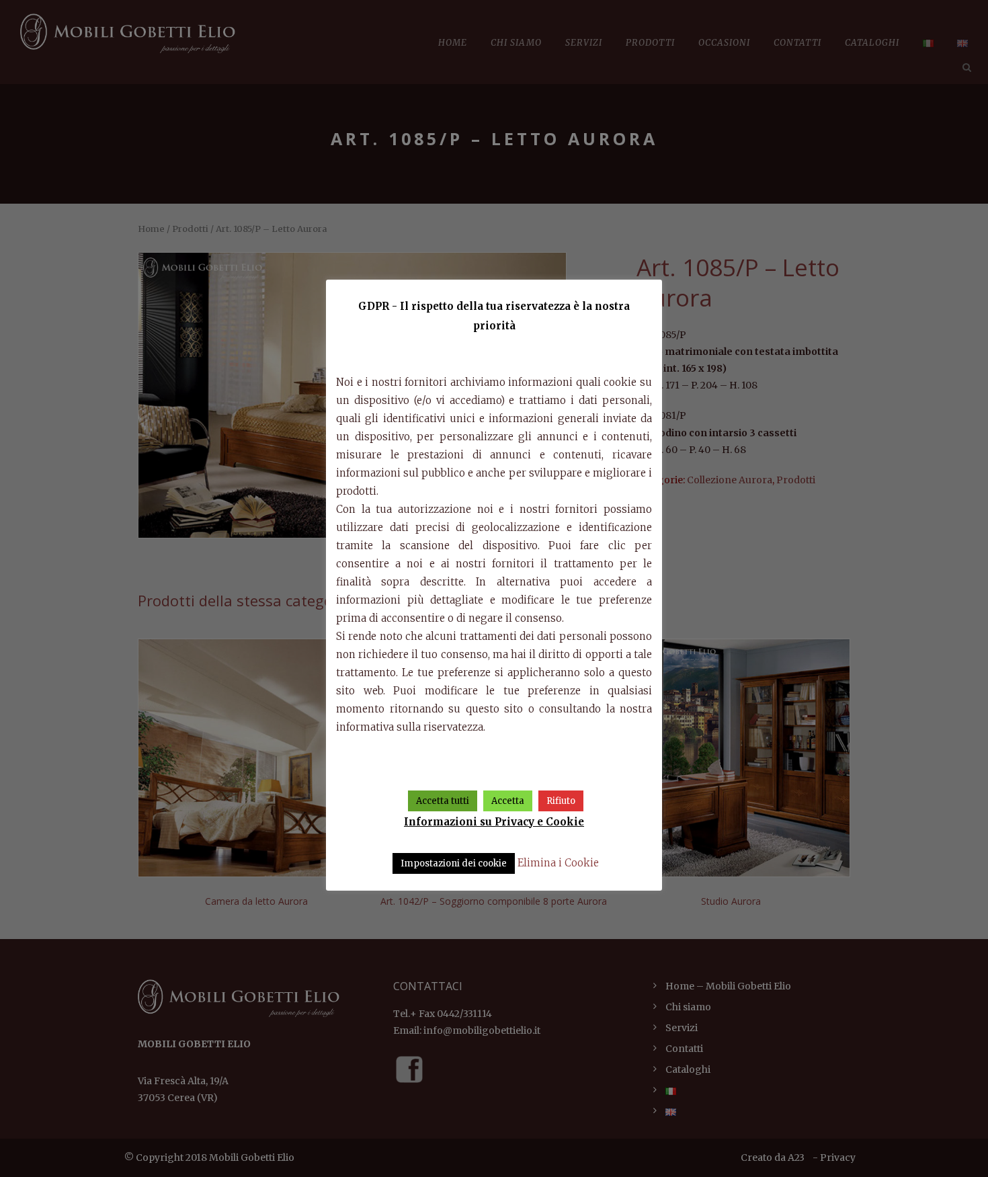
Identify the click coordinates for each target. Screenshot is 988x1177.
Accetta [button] (507, 801)
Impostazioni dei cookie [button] (454, 863)
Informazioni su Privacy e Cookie (494, 821)
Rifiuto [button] (560, 801)
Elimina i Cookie (558, 862)
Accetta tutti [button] (442, 801)
